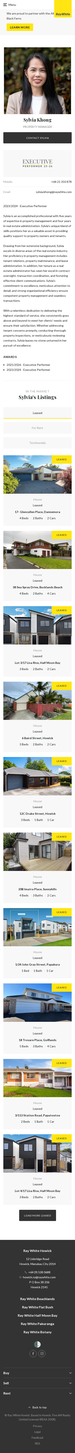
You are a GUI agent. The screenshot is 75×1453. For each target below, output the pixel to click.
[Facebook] (33, 1353)
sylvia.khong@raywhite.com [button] (54, 192)
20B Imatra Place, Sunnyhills (37, 889)
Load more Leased (37, 1215)
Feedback (38, 1437)
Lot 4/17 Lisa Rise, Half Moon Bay (37, 1191)
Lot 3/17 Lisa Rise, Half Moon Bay (37, 662)
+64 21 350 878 (61, 181)
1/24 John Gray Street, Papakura (37, 964)
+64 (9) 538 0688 (39, 1272)
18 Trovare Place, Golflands (37, 1040)
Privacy (37, 1426)
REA (37, 1443)
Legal (37, 1431)
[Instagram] (41, 1353)
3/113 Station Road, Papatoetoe (37, 1115)
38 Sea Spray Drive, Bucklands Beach (37, 587)
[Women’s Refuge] (37, 1345)
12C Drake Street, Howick (38, 813)
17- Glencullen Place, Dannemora (37, 512)
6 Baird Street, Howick (37, 738)
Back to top (39, 1407)
